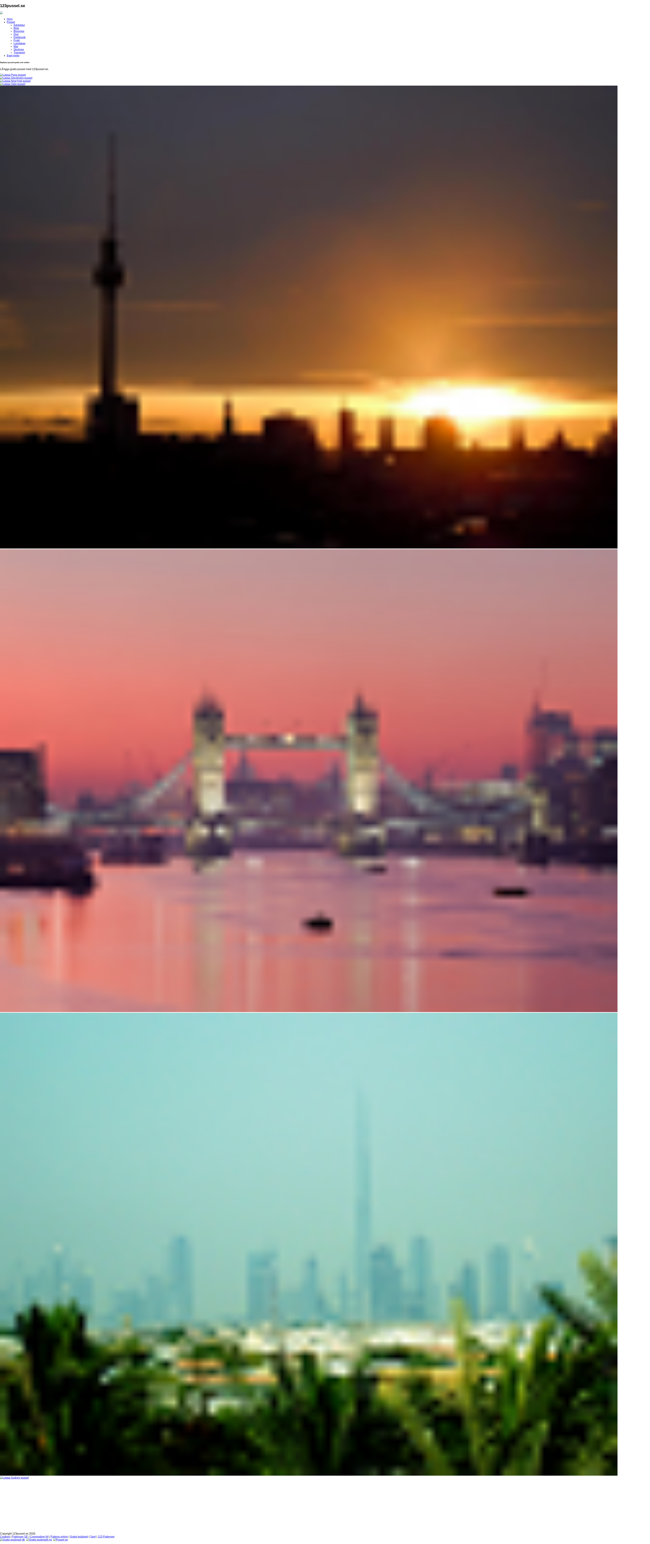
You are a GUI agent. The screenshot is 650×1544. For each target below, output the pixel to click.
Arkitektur (19, 25)
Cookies (5, 1536)
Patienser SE (20, 1536)
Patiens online (59, 1536)
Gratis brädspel (79, 1536)
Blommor (19, 31)
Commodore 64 (39, 1536)
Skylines (19, 49)
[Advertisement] (325, 1505)
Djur (16, 34)
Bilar (16, 28)
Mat (16, 46)
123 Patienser (106, 1536)
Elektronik (20, 37)
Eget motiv (13, 55)
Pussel (11, 22)
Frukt (17, 40)
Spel (93, 1536)
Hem (10, 19)
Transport (19, 52)
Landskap (19, 43)
